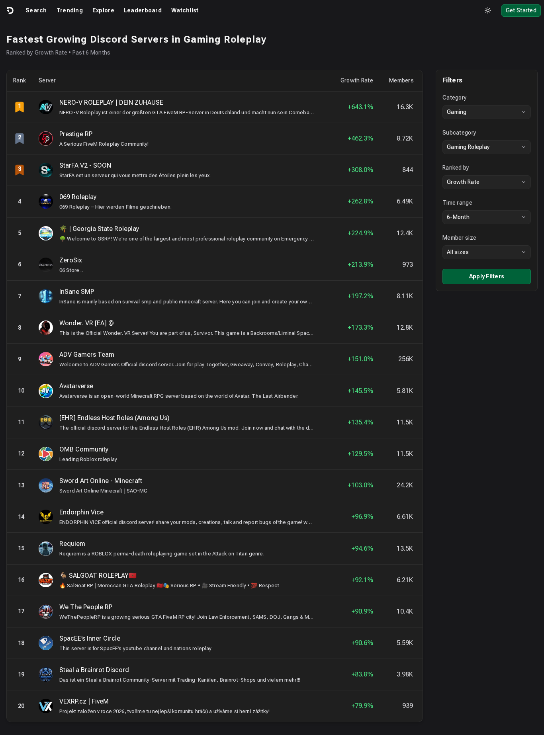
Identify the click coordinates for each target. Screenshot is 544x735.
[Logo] (9, 10)
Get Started (521, 10)
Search (36, 10)
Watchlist (185, 10)
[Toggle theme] (488, 10)
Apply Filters (487, 276)
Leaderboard (143, 10)
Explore (103, 10)
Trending (70, 10)
